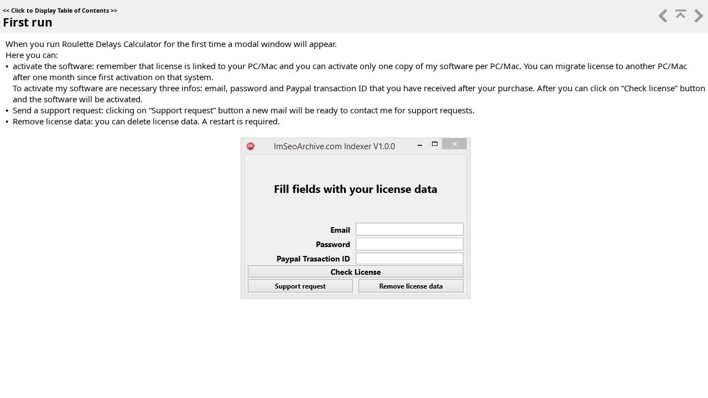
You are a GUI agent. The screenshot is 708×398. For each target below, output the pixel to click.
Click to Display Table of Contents (60, 10)
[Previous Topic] (662, 18)
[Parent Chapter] (680, 18)
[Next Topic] (697, 18)
